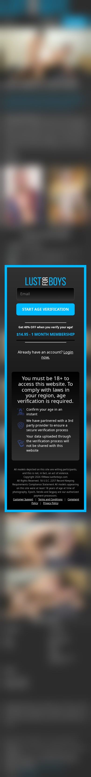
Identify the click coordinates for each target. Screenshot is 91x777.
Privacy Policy (50, 503)
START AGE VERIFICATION (45, 309)
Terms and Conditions (50, 499)
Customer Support (23, 499)
